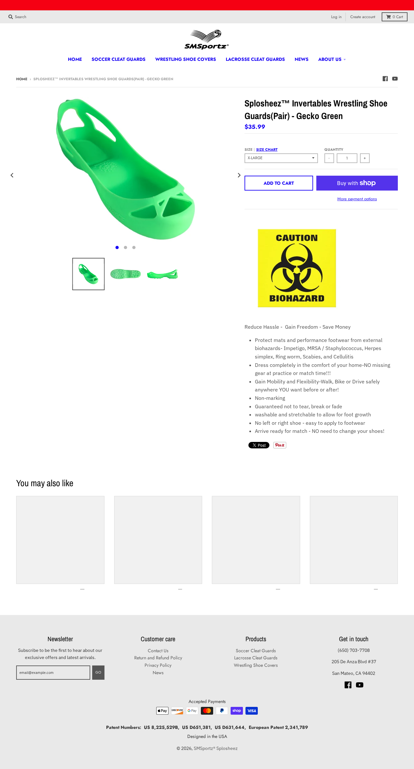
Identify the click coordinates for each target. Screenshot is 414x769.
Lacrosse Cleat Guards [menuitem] (255, 59)
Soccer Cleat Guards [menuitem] (119, 59)
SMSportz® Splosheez (216, 748)
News (158, 672)
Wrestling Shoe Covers (256, 665)
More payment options (357, 199)
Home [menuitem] (75, 59)
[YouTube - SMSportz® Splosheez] (395, 79)
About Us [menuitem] (330, 59)
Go (98, 672)
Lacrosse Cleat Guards (256, 657)
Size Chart (267, 149)
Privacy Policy (158, 665)
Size (261, 149)
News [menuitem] (302, 59)
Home (21, 79)
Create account (362, 17)
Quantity (333, 149)
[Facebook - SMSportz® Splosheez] (385, 79)
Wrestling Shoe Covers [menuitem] (185, 59)
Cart (398, 17)
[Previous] (12, 175)
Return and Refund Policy (158, 657)
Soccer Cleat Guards (256, 650)
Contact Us (158, 650)
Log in (336, 17)
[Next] (239, 175)
